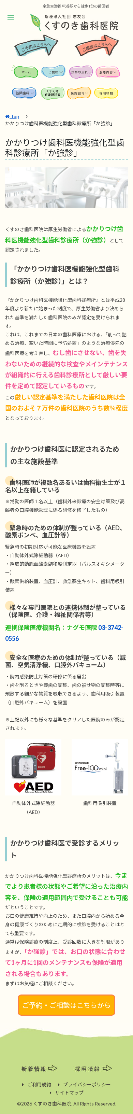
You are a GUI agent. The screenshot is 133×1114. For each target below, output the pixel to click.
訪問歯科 (25, 95)
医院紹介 (80, 95)
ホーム (25, 74)
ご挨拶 (54, 74)
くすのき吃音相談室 (52, 95)
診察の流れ (81, 74)
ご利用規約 (39, 1084)
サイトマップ (69, 1093)
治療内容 (108, 74)
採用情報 (107, 95)
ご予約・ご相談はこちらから (66, 1005)
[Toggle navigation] (10, 18)
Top (14, 116)
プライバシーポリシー (87, 1084)
